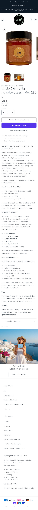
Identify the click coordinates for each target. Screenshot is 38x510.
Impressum (7, 435)
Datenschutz (8, 430)
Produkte (7, 409)
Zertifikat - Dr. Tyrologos (12, 444)
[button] (2, 19)
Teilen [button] (6, 326)
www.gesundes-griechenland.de (16, 506)
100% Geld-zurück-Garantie (13, 404)
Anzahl (4, 108)
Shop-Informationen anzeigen (14, 141)
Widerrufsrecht (9, 395)
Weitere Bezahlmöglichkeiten (19, 130)
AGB (5, 391)
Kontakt (6, 421)
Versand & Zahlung (10, 400)
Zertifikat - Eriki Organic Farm (14, 448)
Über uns (7, 426)
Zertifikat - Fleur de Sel (12, 439)
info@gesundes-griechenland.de (21, 488)
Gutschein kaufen (19, 374)
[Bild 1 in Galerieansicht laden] (7, 77)
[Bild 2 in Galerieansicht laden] (19, 77)
